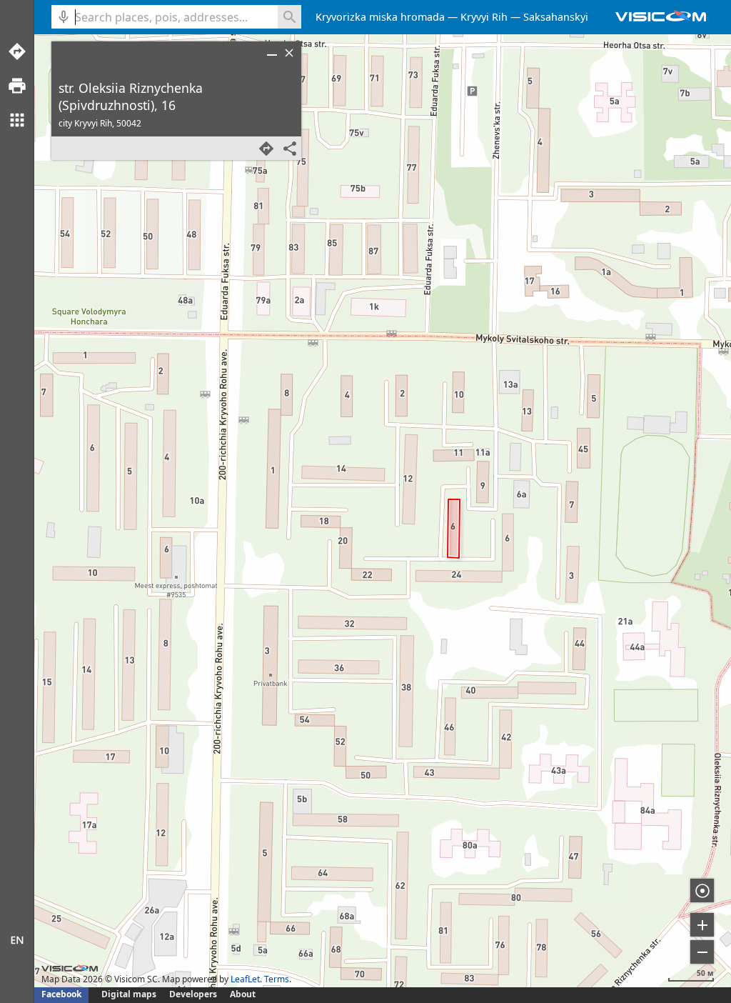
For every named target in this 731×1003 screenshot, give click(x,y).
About (243, 994)
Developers (193, 994)
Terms (276, 979)
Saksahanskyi (555, 17)
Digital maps (129, 994)
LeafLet (245, 979)
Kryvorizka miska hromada (380, 17)
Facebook (61, 994)
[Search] (289, 17)
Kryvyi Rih (484, 17)
